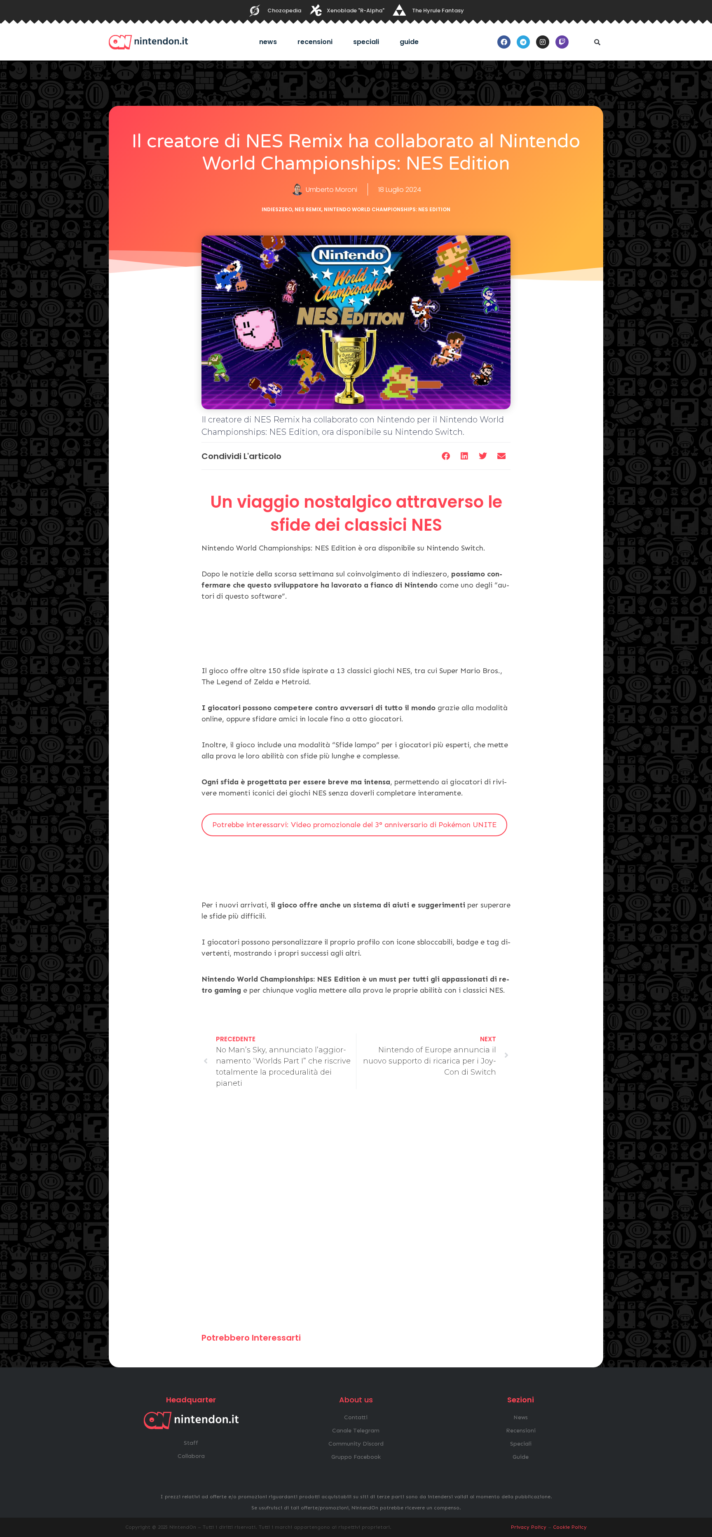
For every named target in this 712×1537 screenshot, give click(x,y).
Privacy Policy (528, 1527)
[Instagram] (542, 42)
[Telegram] (523, 42)
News (268, 42)
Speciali (366, 42)
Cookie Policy (570, 1527)
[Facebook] (504, 42)
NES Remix (308, 209)
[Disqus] (356, 1215)
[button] (597, 42)
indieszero (277, 209)
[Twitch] (562, 42)
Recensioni (315, 42)
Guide (409, 42)
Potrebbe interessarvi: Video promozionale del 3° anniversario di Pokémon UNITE (354, 824)
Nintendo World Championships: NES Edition (387, 209)
